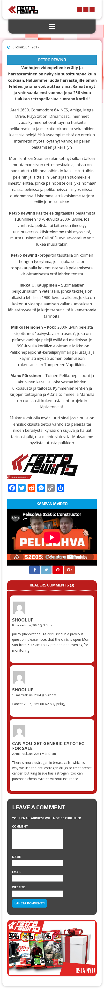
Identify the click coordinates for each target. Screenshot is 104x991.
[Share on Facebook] (35, 569)
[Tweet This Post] (46, 569)
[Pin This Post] (58, 569)
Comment (20, 826)
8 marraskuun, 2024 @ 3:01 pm (33, 625)
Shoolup (23, 620)
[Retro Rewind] (52, 10)
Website (18, 887)
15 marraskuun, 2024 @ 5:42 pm (34, 695)
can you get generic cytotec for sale (48, 745)
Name (16, 857)
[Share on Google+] (69, 569)
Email (16, 872)
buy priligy (57, 704)
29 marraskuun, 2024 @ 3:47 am (34, 754)
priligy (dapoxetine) (27, 634)
